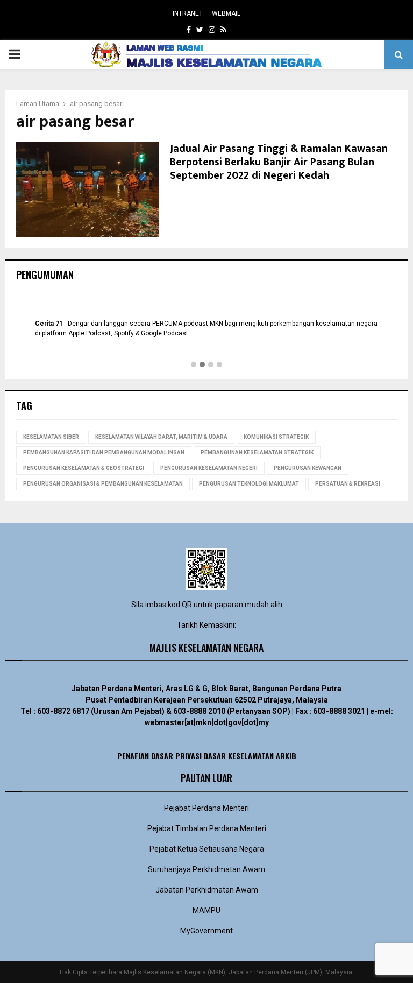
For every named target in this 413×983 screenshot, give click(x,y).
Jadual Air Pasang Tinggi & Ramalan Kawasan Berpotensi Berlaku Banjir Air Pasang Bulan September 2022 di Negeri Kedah (279, 162)
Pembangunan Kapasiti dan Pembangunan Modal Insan (103, 452)
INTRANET (188, 13)
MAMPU (206, 910)
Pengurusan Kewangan (307, 468)
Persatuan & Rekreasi (347, 484)
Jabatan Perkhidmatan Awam (206, 890)
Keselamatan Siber (51, 437)
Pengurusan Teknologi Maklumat (249, 484)
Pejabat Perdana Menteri (206, 808)
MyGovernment (206, 930)
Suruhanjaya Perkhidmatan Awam (206, 869)
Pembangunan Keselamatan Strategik (257, 452)
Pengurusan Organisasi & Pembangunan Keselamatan (103, 484)
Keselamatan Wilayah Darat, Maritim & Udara (161, 437)
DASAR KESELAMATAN (239, 755)
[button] (193, 365)
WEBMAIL (226, 13)
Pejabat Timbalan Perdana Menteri (206, 828)
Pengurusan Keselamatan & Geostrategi (83, 468)
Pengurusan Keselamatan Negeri (209, 468)
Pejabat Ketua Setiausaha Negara (206, 849)
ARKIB (286, 755)
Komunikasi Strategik (276, 437)
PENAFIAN (133, 755)
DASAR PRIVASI (176, 755)
